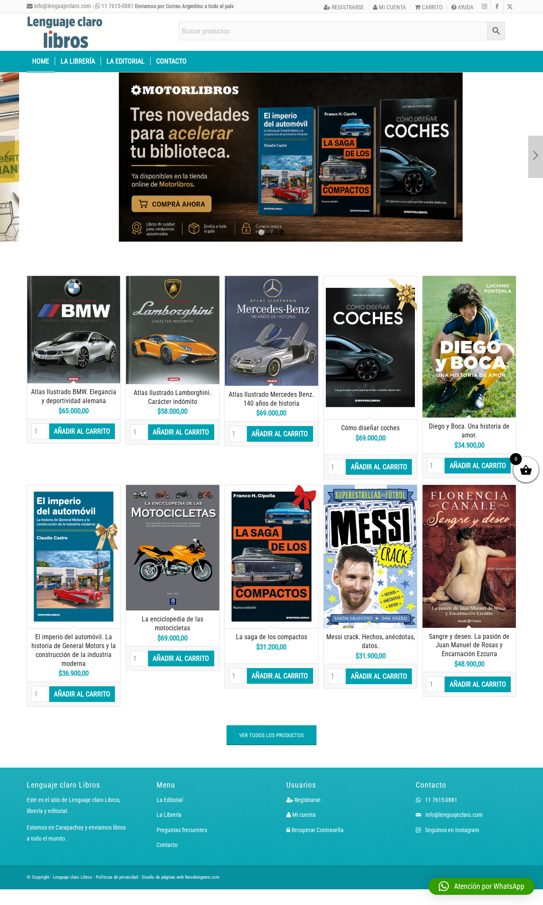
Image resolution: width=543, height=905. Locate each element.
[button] (481, 886)
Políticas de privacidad (117, 877)
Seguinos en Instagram (451, 830)
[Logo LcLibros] (65, 31)
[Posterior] (535, 157)
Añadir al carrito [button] (82, 431)
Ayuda (464, 7)
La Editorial (170, 799)
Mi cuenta (392, 7)
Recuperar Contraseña (317, 830)
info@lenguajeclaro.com (62, 6)
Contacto (167, 844)
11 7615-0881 (117, 6)
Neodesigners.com (202, 877)
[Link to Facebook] (497, 6)
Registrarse (347, 7)
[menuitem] (344, 7)
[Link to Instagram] (484, 6)
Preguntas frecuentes (182, 830)
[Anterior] (7, 157)
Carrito (431, 7)
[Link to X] (510, 6)
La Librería (169, 814)
